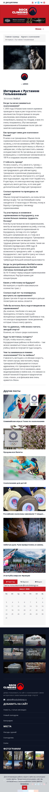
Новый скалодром (10, 715)
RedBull (16, 98)
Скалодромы (8, 737)
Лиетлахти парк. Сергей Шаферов (33, 654)
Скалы (5, 743)
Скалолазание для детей (14, 483)
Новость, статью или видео (14, 710)
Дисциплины (11, 2)
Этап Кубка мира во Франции (16, 575)
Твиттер (11, 582)
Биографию (8, 720)
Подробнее (24, 784)
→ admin (24, 84)
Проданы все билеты (13, 452)
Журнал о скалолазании (30, 37)
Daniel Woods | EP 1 (12, 640)
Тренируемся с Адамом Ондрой (33, 667)
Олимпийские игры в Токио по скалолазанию (23, 421)
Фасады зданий (9, 732)
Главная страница (12, 37)
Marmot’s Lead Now (34, 640)
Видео (39, 582)
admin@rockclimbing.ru (17, 699)
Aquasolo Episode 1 (12, 667)
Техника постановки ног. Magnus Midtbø (13, 654)
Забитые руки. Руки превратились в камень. (23, 545)
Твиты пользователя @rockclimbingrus (20, 585)
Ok (24, 788)
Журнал (25, 582)
